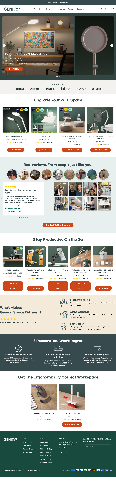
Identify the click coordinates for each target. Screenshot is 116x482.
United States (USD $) (13, 470)
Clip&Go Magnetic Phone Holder (58, 271)
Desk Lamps (27, 442)
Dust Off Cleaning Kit (72, 413)
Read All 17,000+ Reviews (58, 225)
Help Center (45, 442)
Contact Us (44, 445)
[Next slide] (111, 45)
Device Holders (29, 449)
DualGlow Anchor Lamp (15, 136)
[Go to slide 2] (59, 76)
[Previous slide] (4, 45)
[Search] (101, 9)
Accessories (60, 9)
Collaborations (46, 462)
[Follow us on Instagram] (66, 452)
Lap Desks (27, 445)
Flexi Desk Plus (44, 136)
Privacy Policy (45, 456)
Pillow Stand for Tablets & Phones (72, 138)
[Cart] (111, 9)
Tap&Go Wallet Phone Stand (35, 271)
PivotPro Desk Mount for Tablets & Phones (100, 138)
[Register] (110, 446)
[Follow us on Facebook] (61, 452)
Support (80, 9)
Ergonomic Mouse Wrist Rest (44, 413)
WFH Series (37, 9)
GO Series (48, 9)
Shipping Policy (46, 449)
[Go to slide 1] (57, 76)
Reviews (71, 9)
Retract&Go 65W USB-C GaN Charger (103, 271)
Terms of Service (46, 459)
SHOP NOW (14, 69)
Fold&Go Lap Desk (12, 270)
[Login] (105, 9)
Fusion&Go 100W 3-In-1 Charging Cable (81, 271)
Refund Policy (45, 452)
